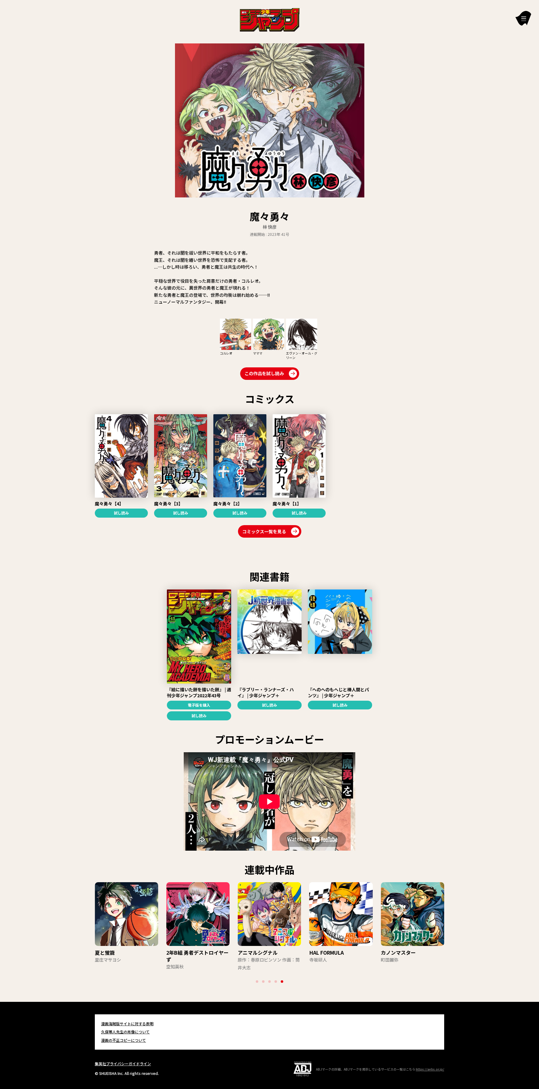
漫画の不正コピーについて (123, 1040)
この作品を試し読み (264, 373)
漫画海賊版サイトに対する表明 (127, 1023)
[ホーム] (269, 19)
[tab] (257, 981)
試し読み (121, 512)
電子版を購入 (199, 705)
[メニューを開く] (523, 18)
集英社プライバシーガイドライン (123, 1063)
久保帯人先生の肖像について (125, 1031)
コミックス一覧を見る (264, 531)
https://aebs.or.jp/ (430, 1069)
